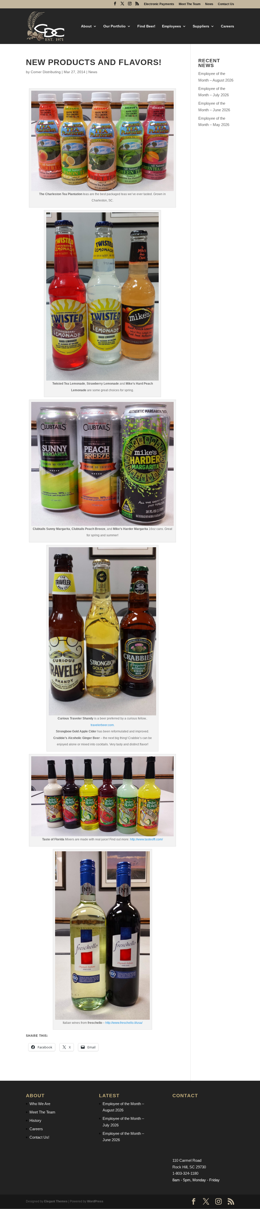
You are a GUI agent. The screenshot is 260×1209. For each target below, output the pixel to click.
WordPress (95, 1201)
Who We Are (39, 1104)
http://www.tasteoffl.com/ (146, 839)
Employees (171, 26)
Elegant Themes (56, 1201)
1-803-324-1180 (185, 1173)
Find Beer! (146, 26)
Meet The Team (190, 4)
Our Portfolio (114, 26)
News (209, 4)
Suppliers (201, 26)
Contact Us (226, 4)
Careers (227, 26)
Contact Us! (39, 1137)
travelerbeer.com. (103, 725)
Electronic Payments (159, 4)
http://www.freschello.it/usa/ (123, 1023)
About (86, 26)
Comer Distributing (46, 72)
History (35, 1120)
